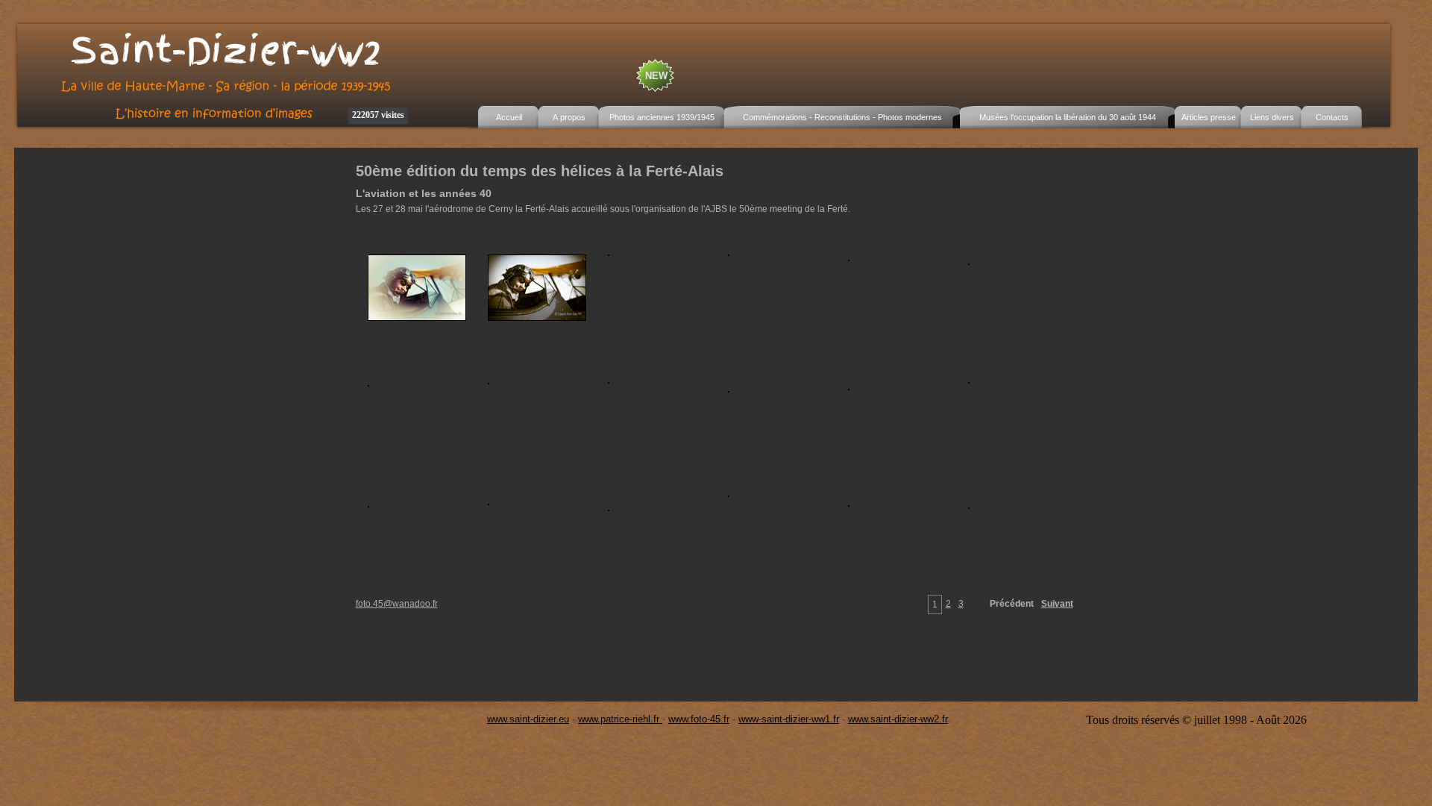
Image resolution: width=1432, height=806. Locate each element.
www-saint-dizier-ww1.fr (788, 719)
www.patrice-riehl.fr (620, 719)
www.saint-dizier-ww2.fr (898, 719)
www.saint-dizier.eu (528, 719)
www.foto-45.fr (698, 719)
